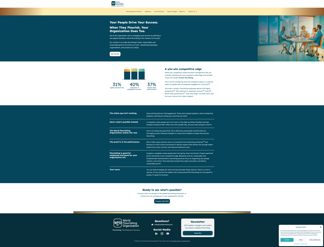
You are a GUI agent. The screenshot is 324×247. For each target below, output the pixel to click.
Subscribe (197, 233)
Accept (287, 240)
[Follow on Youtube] (167, 233)
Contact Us (191, 11)
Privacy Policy (304, 243)
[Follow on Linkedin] (156, 233)
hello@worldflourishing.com (163, 224)
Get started (115, 54)
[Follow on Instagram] (162, 233)
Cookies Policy (185, 241)
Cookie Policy (297, 243)
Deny (301, 240)
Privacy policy (176, 241)
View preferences (314, 240)
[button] (320, 227)
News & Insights (172, 11)
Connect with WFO (162, 201)
